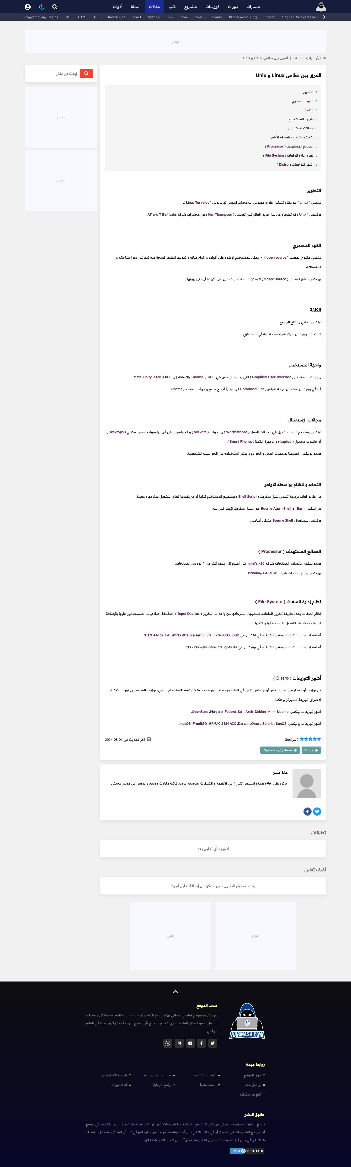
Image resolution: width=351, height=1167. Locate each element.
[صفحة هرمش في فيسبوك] (201, 1043)
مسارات (253, 6)
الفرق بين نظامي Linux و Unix (267, 58)
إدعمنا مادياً (208, 1085)
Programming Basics (40, 17)
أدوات (117, 6)
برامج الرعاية (162, 1085)
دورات (233, 6)
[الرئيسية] (321, 6)
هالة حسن (280, 772)
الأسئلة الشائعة (205, 1075)
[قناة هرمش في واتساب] (167, 1043)
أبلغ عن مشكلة (250, 1094)
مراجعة (292, 739)
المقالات (300, 58)
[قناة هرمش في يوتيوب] (190, 1043)
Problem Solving (243, 17)
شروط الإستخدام (114, 1075)
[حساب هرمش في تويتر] (212, 1043)
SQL (68, 17)
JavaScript (116, 17)
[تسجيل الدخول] (27, 6)
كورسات (212, 6)
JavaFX (200, 17)
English (269, 17)
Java (183, 17)
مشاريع (190, 6)
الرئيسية (315, 58)
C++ (169, 17)
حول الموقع (252, 1075)
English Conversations (301, 17)
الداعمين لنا (119, 1085)
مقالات (154, 6)
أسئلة (135, 6)
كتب (172, 6)
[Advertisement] (175, 41)
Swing (217, 17)
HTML (83, 17)
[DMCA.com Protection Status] (247, 1153)
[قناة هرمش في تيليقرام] (179, 1043)
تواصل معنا (253, 1085)
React (136, 17)
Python (154, 17)
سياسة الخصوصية (158, 1075)
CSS (97, 17)
